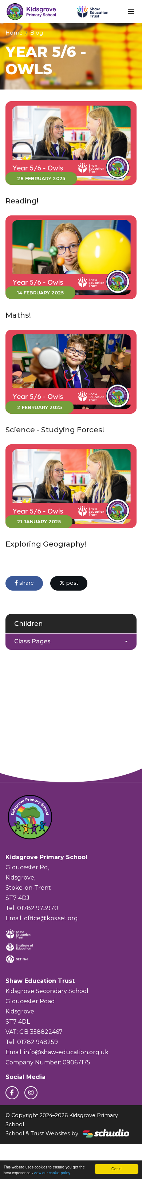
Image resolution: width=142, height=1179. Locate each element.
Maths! (18, 315)
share (26, 583)
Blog (36, 32)
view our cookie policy (52, 1172)
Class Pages (32, 641)
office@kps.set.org (51, 918)
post (71, 583)
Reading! (22, 200)
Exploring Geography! (45, 544)
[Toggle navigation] (131, 11)
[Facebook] (12, 1092)
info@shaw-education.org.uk (66, 1052)
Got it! (116, 1168)
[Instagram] (31, 1092)
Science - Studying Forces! (54, 429)
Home (14, 32)
